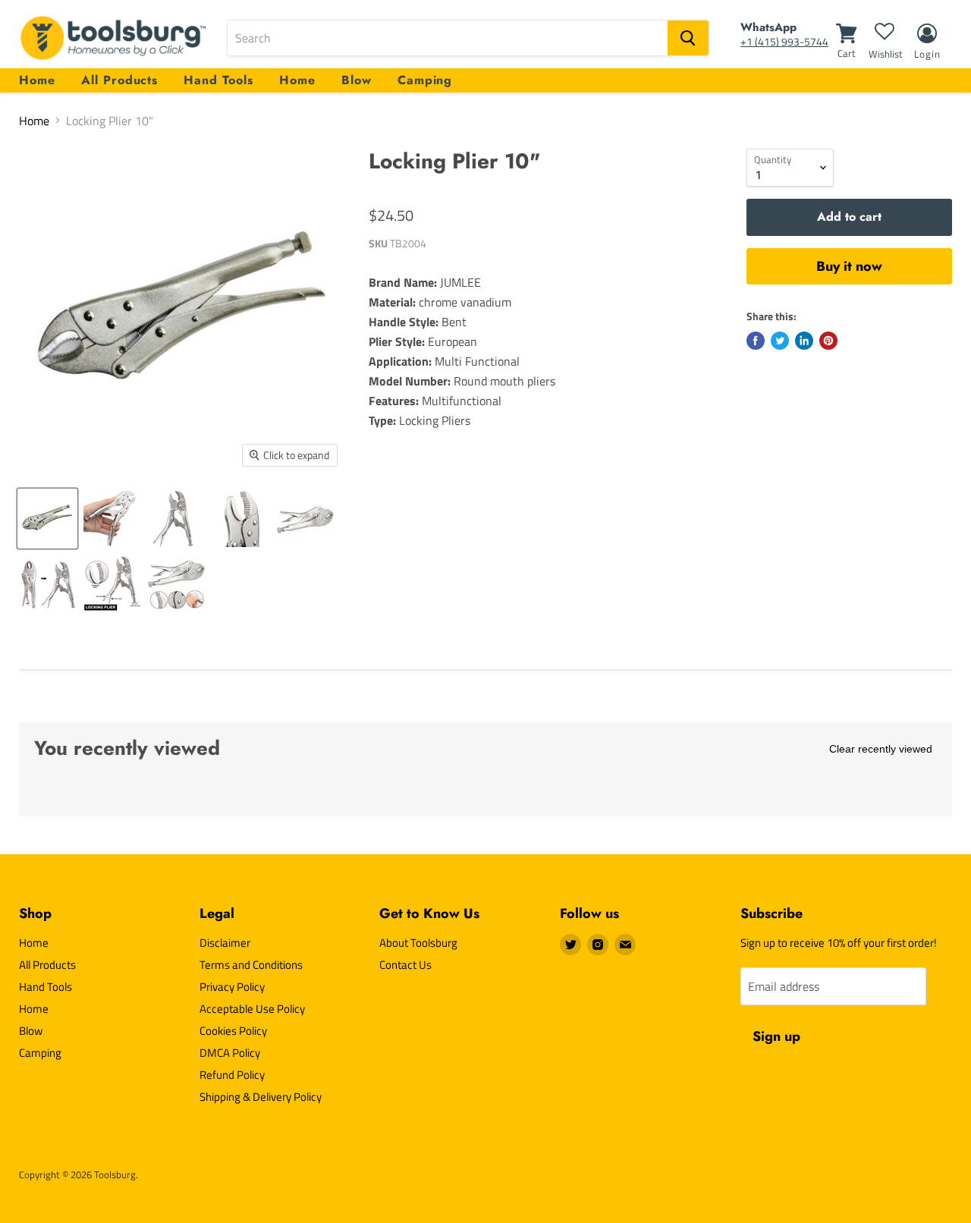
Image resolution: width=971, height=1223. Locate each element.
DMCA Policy (230, 1052)
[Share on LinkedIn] (804, 341)
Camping (425, 80)
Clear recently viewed (880, 749)
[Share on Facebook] (755, 341)
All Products (120, 80)
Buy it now (849, 266)
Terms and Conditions (251, 964)
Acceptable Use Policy (252, 1008)
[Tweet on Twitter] (780, 341)
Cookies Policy (233, 1030)
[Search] (688, 37)
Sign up (776, 1036)
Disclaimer (225, 942)
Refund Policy (232, 1074)
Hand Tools (218, 80)
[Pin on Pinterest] (828, 341)
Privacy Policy (232, 986)
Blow (356, 80)
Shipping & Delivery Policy (261, 1096)
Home (37, 80)
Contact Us (405, 964)
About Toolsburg (418, 942)
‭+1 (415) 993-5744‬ (784, 41)
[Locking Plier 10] (47, 519)
